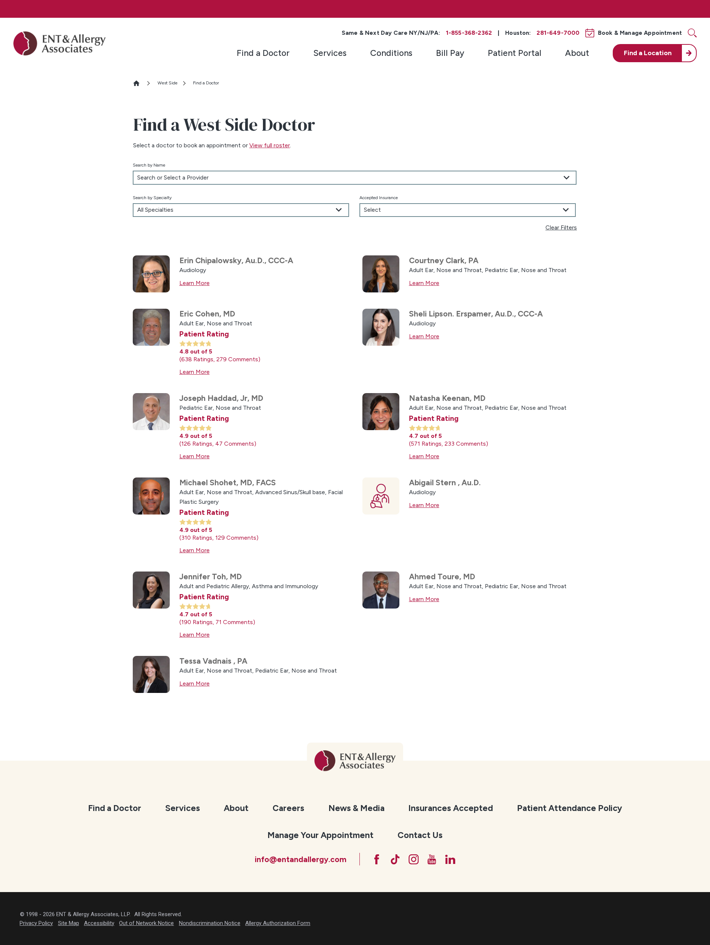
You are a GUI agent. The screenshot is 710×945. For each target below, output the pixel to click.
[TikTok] (395, 859)
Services (329, 53)
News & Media (356, 808)
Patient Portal (514, 53)
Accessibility (99, 923)
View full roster (269, 145)
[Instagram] (414, 859)
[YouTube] (432, 859)
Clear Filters (561, 227)
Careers (288, 808)
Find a (648, 53)
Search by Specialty (152, 197)
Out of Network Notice (146, 923)
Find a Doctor (263, 53)
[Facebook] (377, 859)
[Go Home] (139, 83)
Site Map (68, 923)
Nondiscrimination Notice (209, 923)
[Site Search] (692, 33)
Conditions (391, 53)
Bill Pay (450, 53)
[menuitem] (263, 53)
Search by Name (149, 165)
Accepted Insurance (378, 197)
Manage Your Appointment (320, 835)
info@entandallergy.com (300, 859)
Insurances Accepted (450, 808)
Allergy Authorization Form (277, 923)
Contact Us (420, 835)
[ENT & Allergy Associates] (59, 43)
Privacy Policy (36, 923)
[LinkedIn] (450, 859)
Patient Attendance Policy (569, 808)
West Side (168, 83)
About (577, 53)
